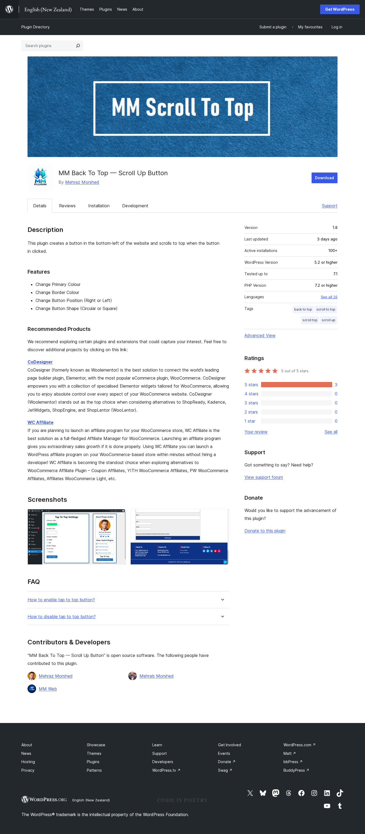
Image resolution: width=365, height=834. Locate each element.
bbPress (293, 761)
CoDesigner (40, 362)
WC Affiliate (40, 422)
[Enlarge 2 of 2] (221, 516)
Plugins (93, 761)
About (26, 745)
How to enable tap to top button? (61, 599)
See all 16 (329, 297)
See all (331, 431)
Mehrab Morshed (156, 676)
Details (39, 205)
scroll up (328, 320)
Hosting (28, 761)
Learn (157, 745)
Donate (227, 761)
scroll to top (325, 309)
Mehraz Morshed (82, 182)
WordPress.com (300, 745)
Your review (255, 431)
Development (135, 205)
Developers (162, 761)
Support (329, 205)
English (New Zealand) (91, 800)
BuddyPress (296, 770)
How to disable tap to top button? (62, 616)
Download (324, 177)
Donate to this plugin (264, 530)
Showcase (96, 745)
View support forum (263, 477)
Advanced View (259, 335)
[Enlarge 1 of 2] (119, 516)
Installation (99, 205)
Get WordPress (340, 9)
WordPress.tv (166, 770)
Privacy (27, 770)
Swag (225, 770)
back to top (303, 309)
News (26, 753)
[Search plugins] (78, 45)
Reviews (67, 205)
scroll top (309, 320)
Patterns (94, 770)
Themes (94, 753)
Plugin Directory (35, 27)
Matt (290, 753)
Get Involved (229, 745)
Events (224, 753)
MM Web (48, 688)
